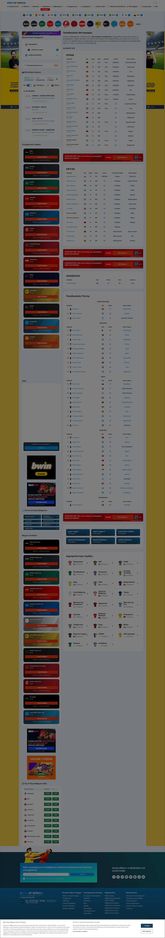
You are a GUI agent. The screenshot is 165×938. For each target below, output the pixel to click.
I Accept (146, 925)
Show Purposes (146, 931)
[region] (82, 928)
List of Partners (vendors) (80, 931)
